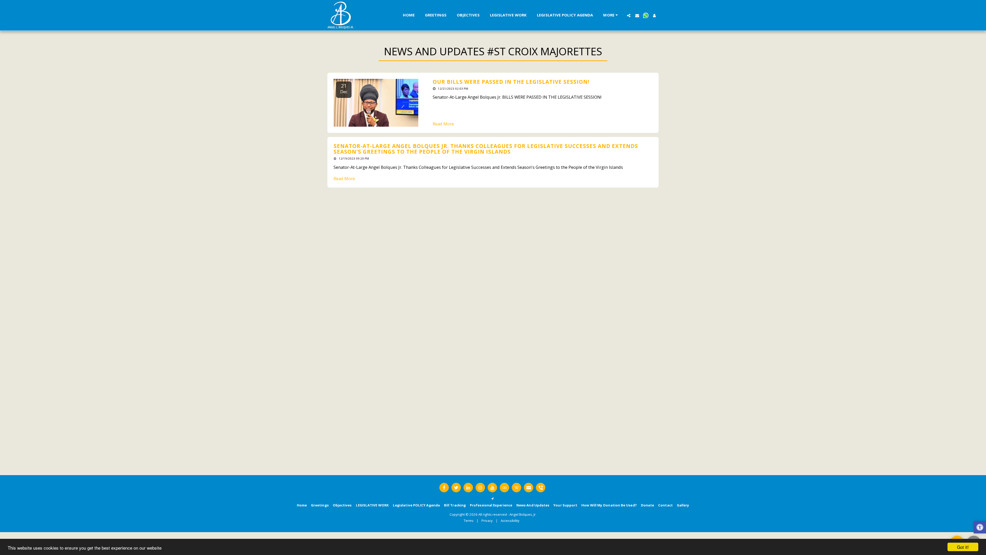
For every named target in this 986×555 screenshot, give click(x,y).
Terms (468, 520)
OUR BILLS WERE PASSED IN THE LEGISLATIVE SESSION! (511, 81)
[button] (629, 15)
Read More (443, 124)
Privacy (487, 520)
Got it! (963, 547)
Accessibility (510, 520)
